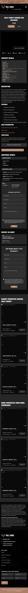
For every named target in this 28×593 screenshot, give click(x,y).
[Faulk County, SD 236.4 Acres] (14, 313)
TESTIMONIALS (11, 2)
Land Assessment (5, 562)
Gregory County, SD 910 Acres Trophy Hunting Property (10, 490)
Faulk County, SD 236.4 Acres (10, 325)
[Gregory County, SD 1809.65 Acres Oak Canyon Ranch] (14, 417)
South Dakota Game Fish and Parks (9, 127)
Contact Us (17, 2)
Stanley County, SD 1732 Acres (10, 459)
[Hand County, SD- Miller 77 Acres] (14, 344)
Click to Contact (9, 80)
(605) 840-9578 (18, 9)
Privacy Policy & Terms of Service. (10, 223)
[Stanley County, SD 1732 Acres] (14, 448)
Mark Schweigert (13, 77)
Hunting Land (12, 68)
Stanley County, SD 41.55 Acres (10, 387)
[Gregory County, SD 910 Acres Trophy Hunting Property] (14, 479)
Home (2, 552)
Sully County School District (8, 132)
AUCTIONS (5, 1)
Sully (8, 73)
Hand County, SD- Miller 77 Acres (10, 356)
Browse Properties (6, 555)
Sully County (4, 130)
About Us (3, 557)
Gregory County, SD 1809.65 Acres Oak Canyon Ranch (10, 428)
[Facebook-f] (7, 9)
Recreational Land (19, 68)
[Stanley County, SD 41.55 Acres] (14, 375)
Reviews (3, 565)
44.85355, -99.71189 (11, 76)
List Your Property (5, 560)
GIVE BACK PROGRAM (20, 1)
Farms (6, 68)
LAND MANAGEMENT (11, 1)
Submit (14, 226)
